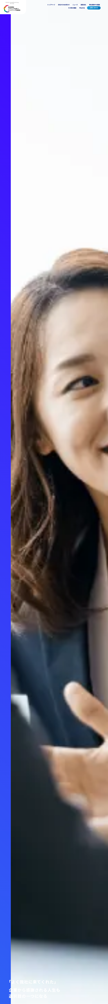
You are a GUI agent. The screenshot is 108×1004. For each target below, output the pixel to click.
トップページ (51, 5)
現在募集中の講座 (94, 5)
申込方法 (82, 8)
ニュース (75, 5)
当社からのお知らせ (64, 5)
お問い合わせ (94, 8)
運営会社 (83, 5)
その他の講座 (72, 8)
